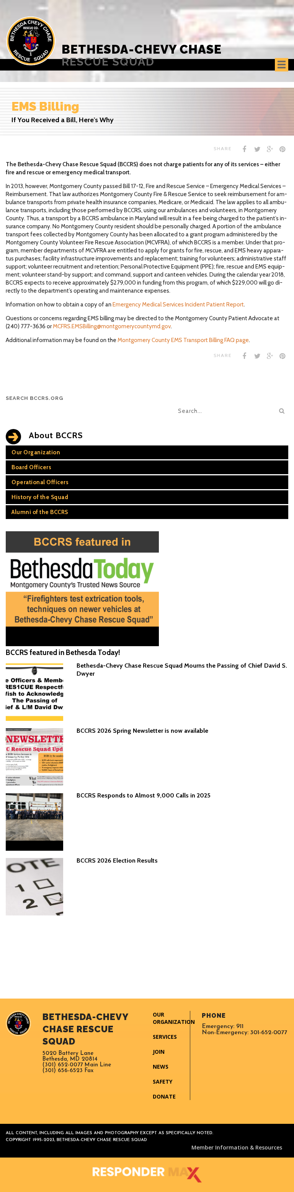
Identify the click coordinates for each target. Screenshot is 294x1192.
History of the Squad (39, 497)
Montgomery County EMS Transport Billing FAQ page (183, 340)
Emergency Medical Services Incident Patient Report (178, 304)
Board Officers (31, 467)
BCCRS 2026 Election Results (117, 860)
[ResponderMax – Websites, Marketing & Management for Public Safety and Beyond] (147, 1174)
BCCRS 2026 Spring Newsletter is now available (142, 730)
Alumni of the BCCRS (39, 512)
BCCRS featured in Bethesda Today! (63, 652)
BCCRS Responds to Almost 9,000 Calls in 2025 (144, 795)
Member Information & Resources (236, 1147)
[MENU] (281, 64)
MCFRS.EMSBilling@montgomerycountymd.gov (112, 326)
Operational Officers (40, 482)
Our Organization (35, 452)
